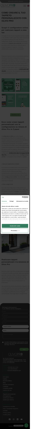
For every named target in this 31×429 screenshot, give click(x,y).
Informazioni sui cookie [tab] (22, 201)
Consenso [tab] (4, 201)
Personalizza (14, 230)
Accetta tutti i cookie (15, 225)
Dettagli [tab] (12, 201)
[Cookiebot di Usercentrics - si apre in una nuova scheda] (22, 197)
